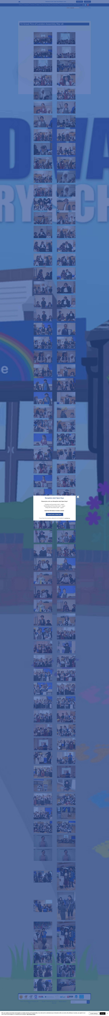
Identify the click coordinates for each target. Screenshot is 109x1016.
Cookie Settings (94, 1013)
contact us (67, 518)
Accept (102, 1013)
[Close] (107, 1013)
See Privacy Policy (31, 1014)
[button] (77, 497)
